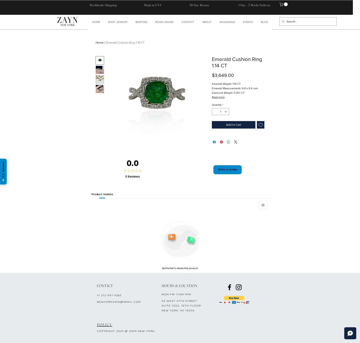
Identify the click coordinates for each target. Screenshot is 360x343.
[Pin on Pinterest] (221, 142)
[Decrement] (214, 111)
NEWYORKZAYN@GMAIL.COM (119, 302)
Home (100, 42)
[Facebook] (229, 287)
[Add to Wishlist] (260, 125)
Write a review (227, 169)
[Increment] (226, 111)
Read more (218, 97)
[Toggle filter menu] (263, 205)
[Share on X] (235, 142)
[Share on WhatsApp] (228, 142)
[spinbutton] (220, 111)
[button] (284, 4)
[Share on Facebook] (214, 142)
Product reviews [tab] (102, 194)
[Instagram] (239, 287)
